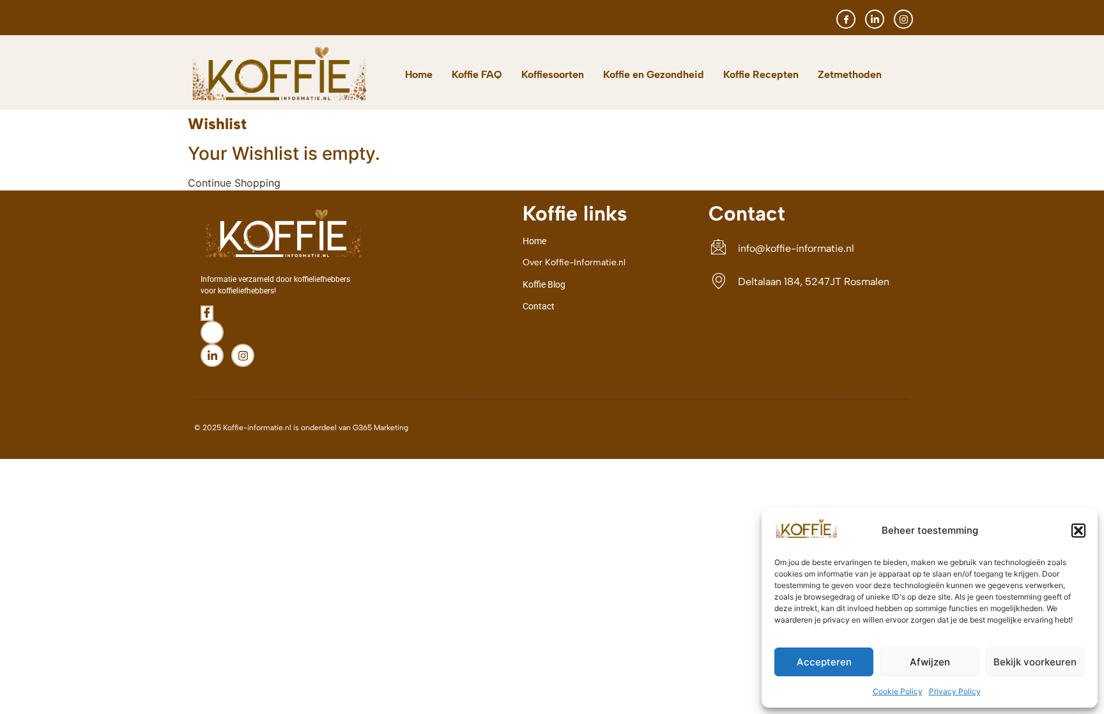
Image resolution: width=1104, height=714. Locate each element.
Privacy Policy (955, 691)
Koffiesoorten (552, 74)
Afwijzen (930, 662)
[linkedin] (874, 19)
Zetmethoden (850, 74)
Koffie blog (544, 284)
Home (419, 74)
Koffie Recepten (761, 74)
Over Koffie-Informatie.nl (574, 262)
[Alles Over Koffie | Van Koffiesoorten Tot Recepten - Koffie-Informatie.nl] (806, 536)
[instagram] (903, 19)
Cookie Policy (898, 691)
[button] (1078, 530)
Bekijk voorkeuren (1035, 662)
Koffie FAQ (477, 74)
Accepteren (824, 662)
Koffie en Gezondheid (653, 74)
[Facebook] (845, 19)
